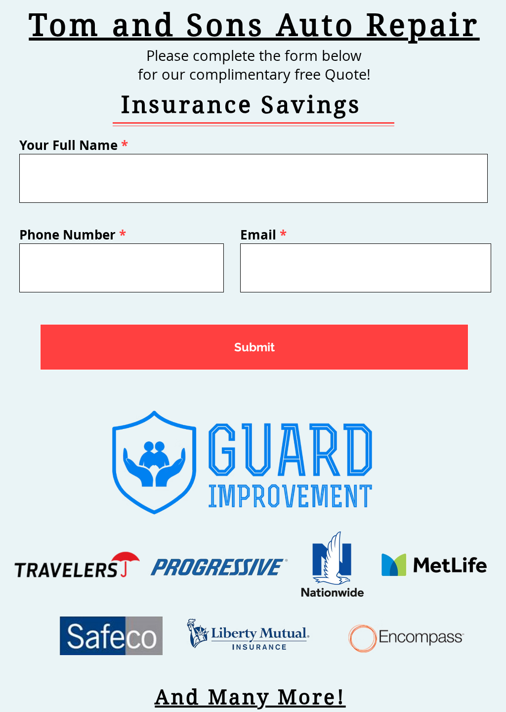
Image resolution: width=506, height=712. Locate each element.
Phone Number (67, 234)
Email (258, 234)
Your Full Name (68, 145)
